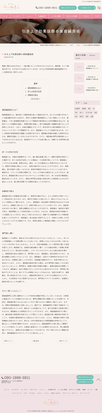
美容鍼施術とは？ (34, 88)
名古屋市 (77, 108)
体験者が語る (33, 95)
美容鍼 (84, 108)
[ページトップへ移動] (99, 379)
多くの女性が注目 (34, 91)
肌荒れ (81, 116)
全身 (95, 112)
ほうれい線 (89, 112)
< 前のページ (8, 341)
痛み (89, 108)
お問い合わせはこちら (68, 8)
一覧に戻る (35, 341)
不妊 (76, 112)
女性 (76, 116)
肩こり (81, 112)
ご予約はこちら (86, 8)
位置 (92, 116)
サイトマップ (85, 393)
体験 (87, 116)
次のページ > (63, 341)
